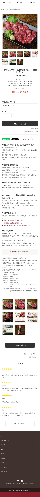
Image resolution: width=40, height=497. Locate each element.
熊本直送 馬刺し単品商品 (13, 9)
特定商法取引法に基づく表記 (13, 483)
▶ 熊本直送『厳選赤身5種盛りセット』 (14, 223)
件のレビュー (28, 139)
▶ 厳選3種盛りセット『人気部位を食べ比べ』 (16, 225)
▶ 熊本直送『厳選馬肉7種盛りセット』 (14, 220)
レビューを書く (21, 423)
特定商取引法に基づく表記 (31, 131)
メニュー (8, 2)
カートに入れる (21, 124)
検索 (21, 2)
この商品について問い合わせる (29, 354)
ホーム (2, 9)
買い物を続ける (33, 357)
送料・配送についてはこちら (20, 282)
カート (35, 2)
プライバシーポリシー (28, 483)
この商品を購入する (20, 345)
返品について (34, 128)
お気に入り (21, 88)
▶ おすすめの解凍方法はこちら (20, 252)
